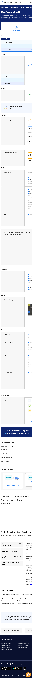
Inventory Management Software (17, 7)
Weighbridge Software (8, 603)
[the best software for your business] (6, 3)
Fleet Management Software (9, 599)
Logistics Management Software (10, 594)
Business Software (5, 7)
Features (30, 124)
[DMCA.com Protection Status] (24, 669)
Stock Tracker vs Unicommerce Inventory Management (13, 484)
